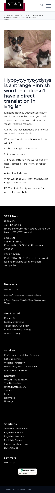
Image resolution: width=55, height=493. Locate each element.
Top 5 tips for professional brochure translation (22, 294)
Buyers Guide (11, 447)
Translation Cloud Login (16, 325)
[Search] (40, 5)
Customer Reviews (14, 322)
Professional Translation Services (21, 355)
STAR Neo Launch (11, 289)
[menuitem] (40, 5)
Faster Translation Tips (16, 444)
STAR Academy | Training (17, 329)
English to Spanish (13, 440)
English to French (13, 432)
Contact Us (10, 318)
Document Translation (16, 370)
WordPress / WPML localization (21, 366)
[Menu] (47, 5)
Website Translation (14, 362)
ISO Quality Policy (13, 359)
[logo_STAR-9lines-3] (22, 5)
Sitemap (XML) (12, 333)
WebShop (9, 462)
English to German (14, 436)
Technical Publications (16, 428)
